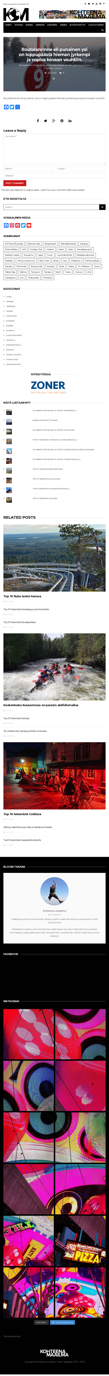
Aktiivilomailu (34, 243)
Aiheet (8, 25)
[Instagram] (100, 4)
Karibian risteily (12, 255)
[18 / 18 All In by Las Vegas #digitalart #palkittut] (28, 1034)
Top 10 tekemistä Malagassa (46, 479)
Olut (65, 260)
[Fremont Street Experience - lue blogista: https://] (28, 1292)
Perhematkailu (92, 260)
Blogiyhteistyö (77, 25)
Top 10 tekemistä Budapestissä (48, 469)
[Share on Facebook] (37, 120)
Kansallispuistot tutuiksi (45, 420)
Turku (68, 272)
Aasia (8, 297)
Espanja (84, 243)
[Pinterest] (103, 4)
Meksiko (9, 260)
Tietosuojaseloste (12, 1336)
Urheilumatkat (13, 364)
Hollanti (50, 249)
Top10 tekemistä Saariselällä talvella (22, 840)
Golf (24, 249)
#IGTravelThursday (14, 243)
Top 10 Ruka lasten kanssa (22, 596)
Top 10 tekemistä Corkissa (22, 814)
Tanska (47, 272)
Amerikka (40, 25)
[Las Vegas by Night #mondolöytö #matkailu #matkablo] (80, 1086)
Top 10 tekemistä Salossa (45, 498)
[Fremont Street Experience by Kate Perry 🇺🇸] (80, 1292)
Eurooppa (52, 25)
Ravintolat (21, 266)
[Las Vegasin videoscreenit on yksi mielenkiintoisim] (80, 1137)
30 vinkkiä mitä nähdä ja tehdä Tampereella (54, 410)
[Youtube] (96, 4)
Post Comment (15, 183)
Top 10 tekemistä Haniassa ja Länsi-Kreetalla (55, 440)
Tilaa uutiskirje (96, 25)
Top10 (58, 272)
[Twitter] (93, 4)
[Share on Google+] (54, 120)
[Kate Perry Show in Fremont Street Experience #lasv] (28, 1137)
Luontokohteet (64, 255)
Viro (22, 277)
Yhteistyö (48, 277)
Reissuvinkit (37, 266)
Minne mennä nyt (26, 260)
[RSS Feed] (85, 4)
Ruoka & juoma (13, 354)
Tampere (35, 272)
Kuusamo (28, 255)
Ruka (61, 266)
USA (89, 272)
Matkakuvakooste (85, 255)
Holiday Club (36, 249)
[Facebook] (89, 4)
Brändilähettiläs (68, 243)
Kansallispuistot (84, 249)
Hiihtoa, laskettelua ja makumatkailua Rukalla (27, 827)
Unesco (79, 272)
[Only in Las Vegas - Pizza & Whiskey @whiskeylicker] (80, 1241)
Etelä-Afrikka (11, 249)
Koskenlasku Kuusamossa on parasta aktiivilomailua (40, 705)
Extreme (10, 321)
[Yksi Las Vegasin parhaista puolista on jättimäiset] (80, 1189)
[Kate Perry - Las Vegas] (28, 1241)
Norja (55, 260)
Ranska (8, 266)
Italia (70, 249)
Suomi (97, 266)
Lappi (40, 255)
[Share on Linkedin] (70, 120)
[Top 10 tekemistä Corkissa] (54, 775)
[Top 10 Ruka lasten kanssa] (54, 557)
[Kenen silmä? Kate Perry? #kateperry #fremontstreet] (28, 1086)
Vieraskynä (10, 277)
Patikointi (76, 260)
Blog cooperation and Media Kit (16, 4)
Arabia (9, 311)
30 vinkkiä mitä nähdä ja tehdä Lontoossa (54, 430)
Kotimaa (19, 25)
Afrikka (29, 25)
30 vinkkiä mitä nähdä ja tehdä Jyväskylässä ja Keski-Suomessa (63, 449)
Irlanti (61, 249)
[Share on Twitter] (46, 120)
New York (44, 260)
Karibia (63, 25)
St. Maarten (84, 266)
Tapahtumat (12, 359)
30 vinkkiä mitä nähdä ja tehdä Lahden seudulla (56, 459)
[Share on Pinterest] (62, 120)
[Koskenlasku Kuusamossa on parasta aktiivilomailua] (54, 666)
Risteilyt (51, 266)
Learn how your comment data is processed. (62, 190)
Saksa (71, 266)
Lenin (50, 255)
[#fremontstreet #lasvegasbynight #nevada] (28, 1189)
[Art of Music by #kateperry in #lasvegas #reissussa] (80, 1034)
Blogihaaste (50, 243)
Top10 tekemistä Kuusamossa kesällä (51, 489)
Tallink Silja (10, 272)
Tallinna (23, 272)
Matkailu (10, 340)
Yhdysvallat (33, 277)
